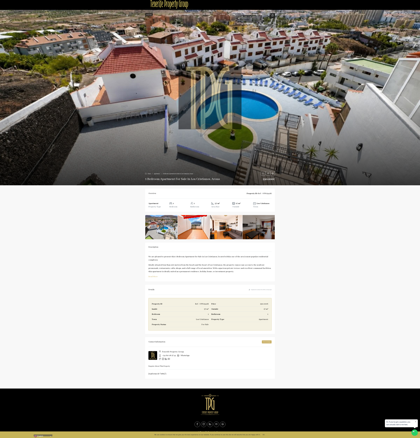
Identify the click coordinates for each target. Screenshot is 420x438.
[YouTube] (216, 424)
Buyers (231, 14)
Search (206, 14)
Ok (264, 434)
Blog (255, 14)
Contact (267, 14)
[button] (210, 97)
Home (197, 14)
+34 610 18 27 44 (169, 355)
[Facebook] (197, 424)
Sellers (244, 14)
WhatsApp (185, 355)
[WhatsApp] (222, 424)
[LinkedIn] (210, 424)
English (40, 436)
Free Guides (219, 14)
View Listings (266, 342)
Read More (153, 276)
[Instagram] (203, 424)
